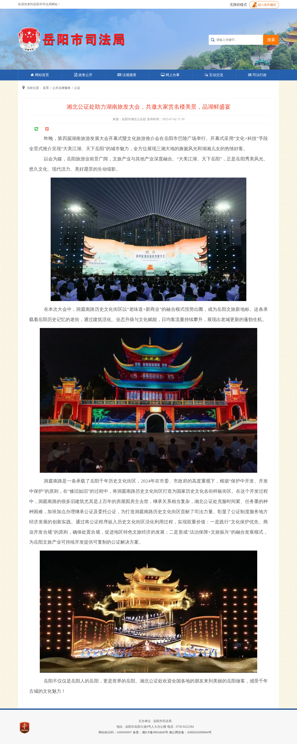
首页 (46, 88)
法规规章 (129, 75)
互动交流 (216, 75)
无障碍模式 (238, 5)
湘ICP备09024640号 (155, 732)
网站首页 (42, 75)
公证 (77, 88)
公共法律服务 (61, 88)
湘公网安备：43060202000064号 (190, 732)
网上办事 (173, 75)
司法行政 (260, 75)
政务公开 (85, 75)
